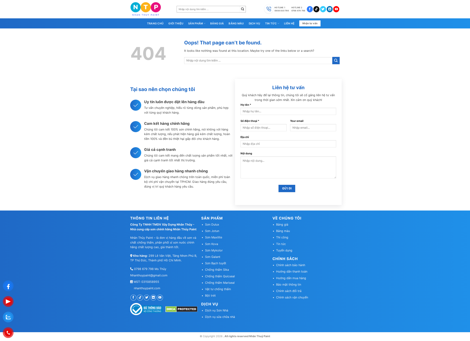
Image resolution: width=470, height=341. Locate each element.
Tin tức (271, 23)
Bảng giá (217, 23)
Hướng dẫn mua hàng (291, 278)
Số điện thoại (250, 120)
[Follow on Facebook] (310, 9)
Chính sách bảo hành (290, 265)
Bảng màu (236, 23)
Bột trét (210, 295)
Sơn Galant (212, 257)
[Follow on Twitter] (323, 9)
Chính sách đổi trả (288, 291)
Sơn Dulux (212, 224)
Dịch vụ (254, 23)
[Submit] (242, 9)
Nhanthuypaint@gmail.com (148, 275)
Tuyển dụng (284, 250)
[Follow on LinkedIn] (330, 9)
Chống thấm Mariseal (220, 282)
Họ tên (246, 104)
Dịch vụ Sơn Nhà (216, 310)
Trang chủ (155, 23)
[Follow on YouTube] (336, 9)
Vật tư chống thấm (218, 289)
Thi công (282, 237)
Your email (296, 120)
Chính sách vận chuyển (292, 297)
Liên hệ (289, 23)
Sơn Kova (211, 244)
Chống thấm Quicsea (219, 276)
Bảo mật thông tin (288, 284)
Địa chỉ (245, 137)
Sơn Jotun (212, 231)
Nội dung (246, 153)
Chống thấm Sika (217, 269)
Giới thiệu (175, 23)
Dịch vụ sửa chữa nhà (220, 317)
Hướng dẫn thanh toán (291, 271)
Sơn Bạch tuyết (215, 263)
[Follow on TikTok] (316, 9)
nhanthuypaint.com (147, 288)
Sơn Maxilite (213, 237)
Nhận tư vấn (309, 23)
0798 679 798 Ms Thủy (149, 269)
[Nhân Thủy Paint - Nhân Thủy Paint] (150, 9)
